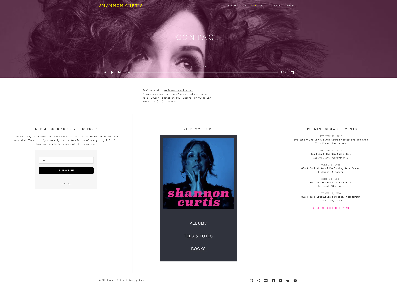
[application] (198, 70)
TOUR (254, 6)
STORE (278, 6)
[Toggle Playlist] (291, 76)
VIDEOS (265, 6)
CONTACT (291, 6)
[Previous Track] (103, 76)
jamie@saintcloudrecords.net (189, 94)
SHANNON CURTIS (121, 5)
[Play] (111, 76)
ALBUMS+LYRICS (237, 6)
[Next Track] (118, 76)
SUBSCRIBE (66, 170)
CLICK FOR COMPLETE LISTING (331, 208)
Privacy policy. (136, 280)
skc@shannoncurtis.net (178, 90)
